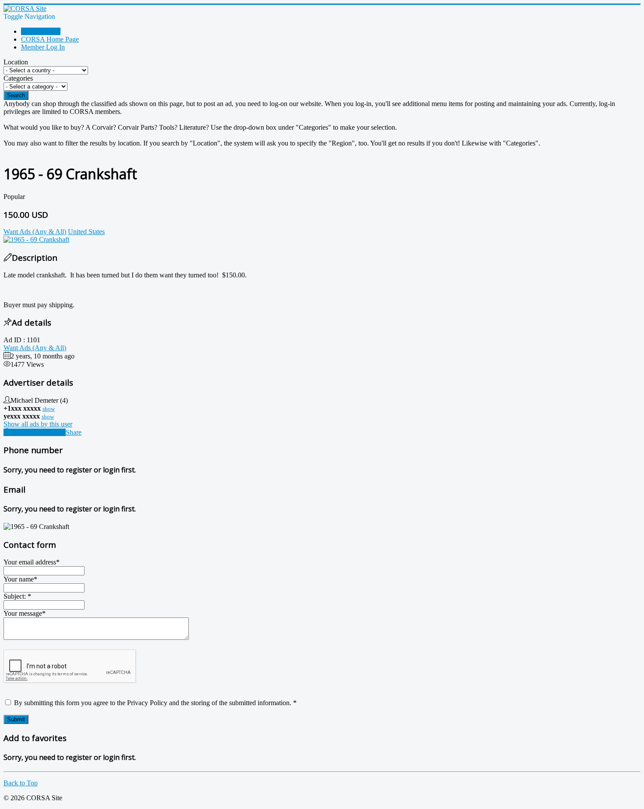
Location (16, 62)
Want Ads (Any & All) (35, 347)
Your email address (32, 562)
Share (73, 432)
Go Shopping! (40, 31)
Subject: (17, 596)
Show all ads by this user (38, 424)
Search (16, 95)
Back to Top (21, 783)
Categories (18, 78)
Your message (25, 613)
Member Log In (43, 47)
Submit (16, 719)
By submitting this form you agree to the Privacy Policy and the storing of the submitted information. (154, 702)
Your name (20, 579)
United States (86, 231)
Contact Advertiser (38, 432)
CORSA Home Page (50, 39)
